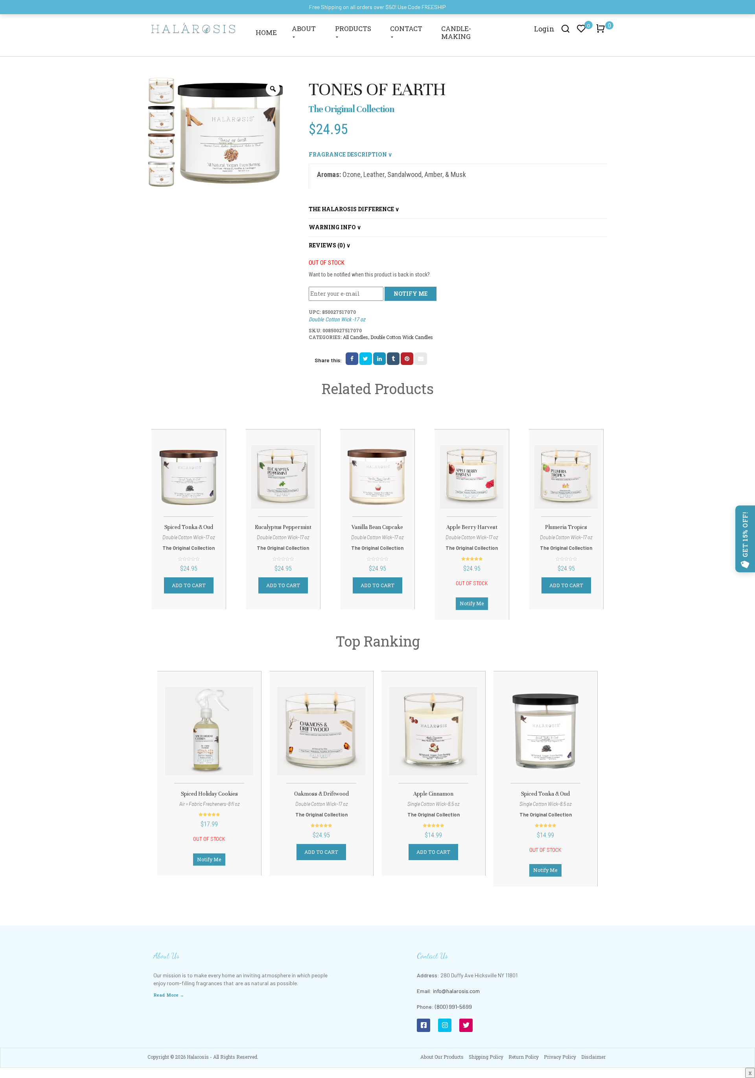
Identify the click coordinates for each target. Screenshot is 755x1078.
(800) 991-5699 (453, 1006)
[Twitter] (466, 1025)
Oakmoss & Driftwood (321, 794)
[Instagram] (444, 1025)
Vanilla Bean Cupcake (377, 527)
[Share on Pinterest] (407, 358)
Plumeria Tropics (566, 527)
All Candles (355, 337)
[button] (602, 32)
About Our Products (442, 1057)
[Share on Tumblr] (393, 358)
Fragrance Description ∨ (350, 154)
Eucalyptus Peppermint (283, 527)
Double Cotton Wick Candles (401, 337)
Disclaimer (593, 1057)
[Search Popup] (566, 28)
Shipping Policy (486, 1057)
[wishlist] (189, 478)
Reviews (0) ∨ (329, 245)
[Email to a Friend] (420, 358)
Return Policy (523, 1057)
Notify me (410, 293)
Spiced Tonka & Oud (188, 527)
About (304, 28)
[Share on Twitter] (365, 358)
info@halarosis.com (456, 991)
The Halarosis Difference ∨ (354, 209)
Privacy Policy (560, 1057)
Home (266, 32)
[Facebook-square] (423, 1025)
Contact (406, 28)
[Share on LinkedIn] (379, 358)
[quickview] (208, 478)
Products (353, 28)
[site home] (193, 27)
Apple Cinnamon (433, 794)
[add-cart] (169, 479)
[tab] (458, 155)
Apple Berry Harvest (471, 527)
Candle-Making (456, 32)
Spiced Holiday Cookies (209, 794)
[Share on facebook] (352, 358)
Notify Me (472, 603)
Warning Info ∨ (335, 227)
